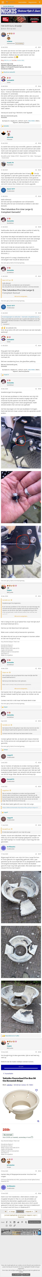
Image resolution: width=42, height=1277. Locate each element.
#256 (39, 825)
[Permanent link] (22, 212)
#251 (39, 596)
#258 (39, 1052)
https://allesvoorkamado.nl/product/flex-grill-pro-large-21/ (20, 807)
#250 (39, 389)
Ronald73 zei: (6, 829)
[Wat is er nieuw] (40, 2)
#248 (39, 313)
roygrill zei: (5, 790)
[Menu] (2, 2)
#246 (39, 227)
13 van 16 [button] (20, 1211)
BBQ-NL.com (7, 60)
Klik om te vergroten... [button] (21, 296)
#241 (39, 47)
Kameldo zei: (6, 600)
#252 (39, 668)
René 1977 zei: (6, 280)
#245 (39, 196)
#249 (39, 345)
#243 (39, 143)
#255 (39, 786)
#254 (39, 762)
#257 (39, 854)
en (9, 72)
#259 (39, 1171)
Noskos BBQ (20, 60)
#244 (39, 170)
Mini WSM (31, 121)
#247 (39, 276)
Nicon (4, 29)
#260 (39, 1193)
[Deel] (36, 47)
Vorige (12, 1211)
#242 (39, 86)
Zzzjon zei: (5, 672)
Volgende (29, 1211)
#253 (39, 721)
